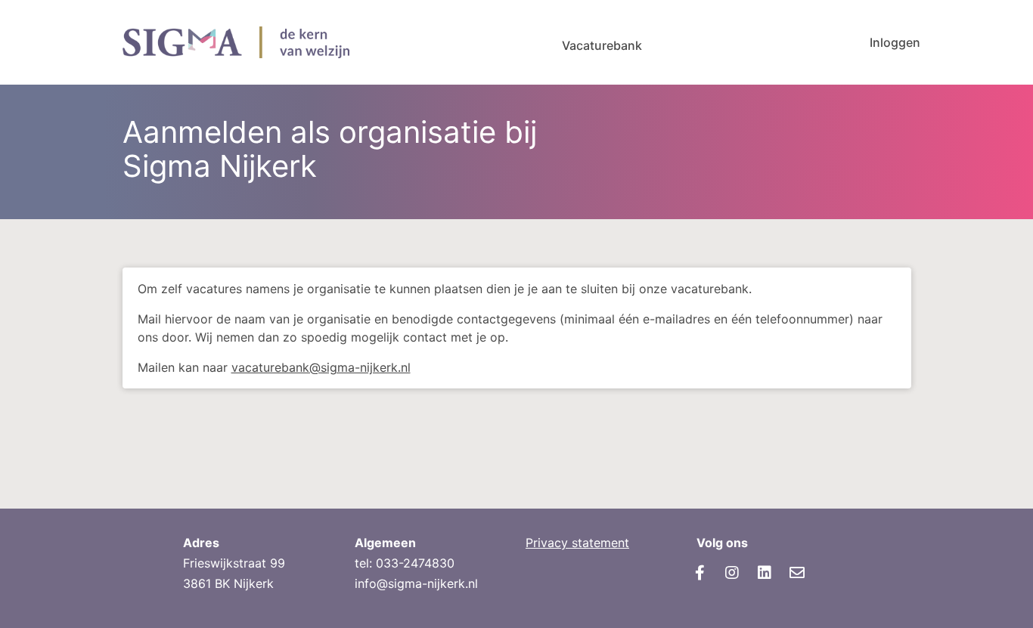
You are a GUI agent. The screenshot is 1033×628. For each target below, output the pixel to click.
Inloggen (895, 42)
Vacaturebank (602, 45)
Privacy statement (577, 542)
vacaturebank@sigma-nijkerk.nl (321, 367)
